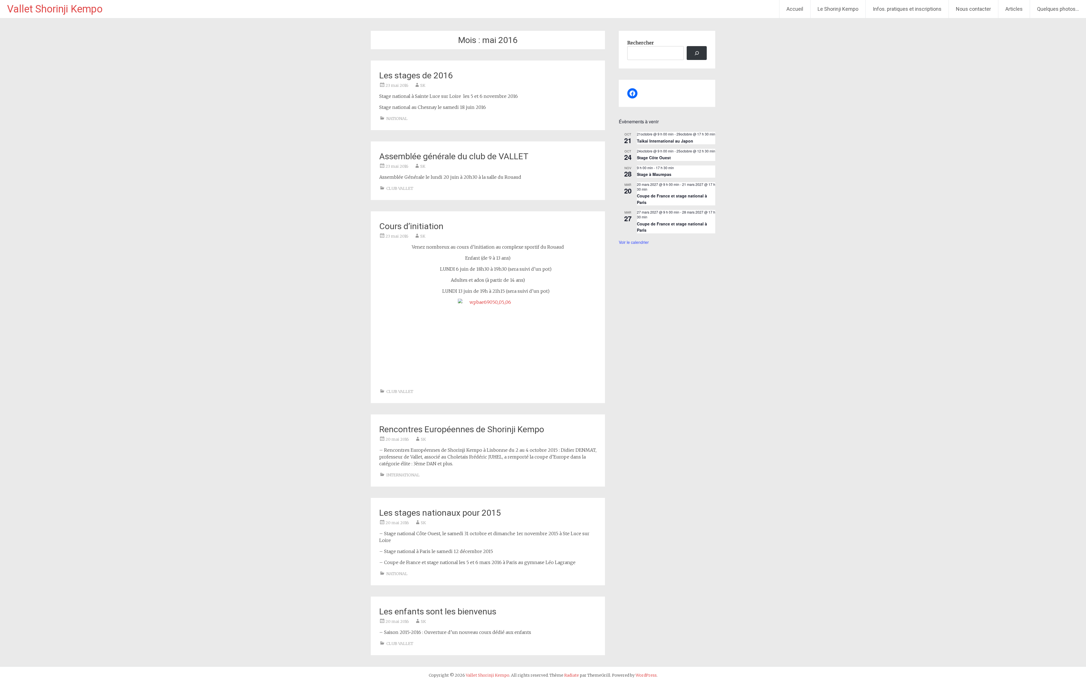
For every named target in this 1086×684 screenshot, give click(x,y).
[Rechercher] (697, 53)
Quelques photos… (1058, 9)
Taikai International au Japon (665, 141)
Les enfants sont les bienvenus (437, 611)
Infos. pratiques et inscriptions (907, 9)
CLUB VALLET (399, 188)
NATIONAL (397, 118)
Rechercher (640, 43)
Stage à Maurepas (654, 174)
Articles (1014, 9)
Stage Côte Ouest (654, 157)
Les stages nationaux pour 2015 (440, 513)
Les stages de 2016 (416, 75)
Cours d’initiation (411, 226)
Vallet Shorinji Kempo (55, 9)
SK (422, 85)
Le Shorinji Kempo (838, 9)
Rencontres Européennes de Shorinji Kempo (461, 429)
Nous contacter (973, 9)
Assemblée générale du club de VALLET (453, 156)
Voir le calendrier (634, 242)
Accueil (795, 9)
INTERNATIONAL (403, 474)
